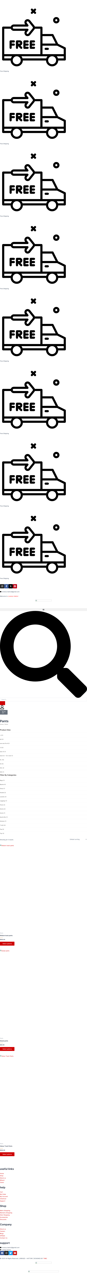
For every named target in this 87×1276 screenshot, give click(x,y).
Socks (2, 813)
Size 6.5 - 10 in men (6, 755)
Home (2, 724)
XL (2, 759)
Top (2, 833)
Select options (7, 943)
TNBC (45, 1258)
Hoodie (3, 792)
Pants (2, 805)
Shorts (2, 809)
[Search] (2, 703)
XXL (2, 768)
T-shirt (3, 825)
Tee (2, 829)
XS (1, 764)
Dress (2, 788)
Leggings (3, 801)
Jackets (3, 796)
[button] (43, 609)
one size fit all (5, 743)
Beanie (3, 784)
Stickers (3, 821)
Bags (2, 780)
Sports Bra (4, 817)
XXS (2, 772)
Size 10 (3, 751)
